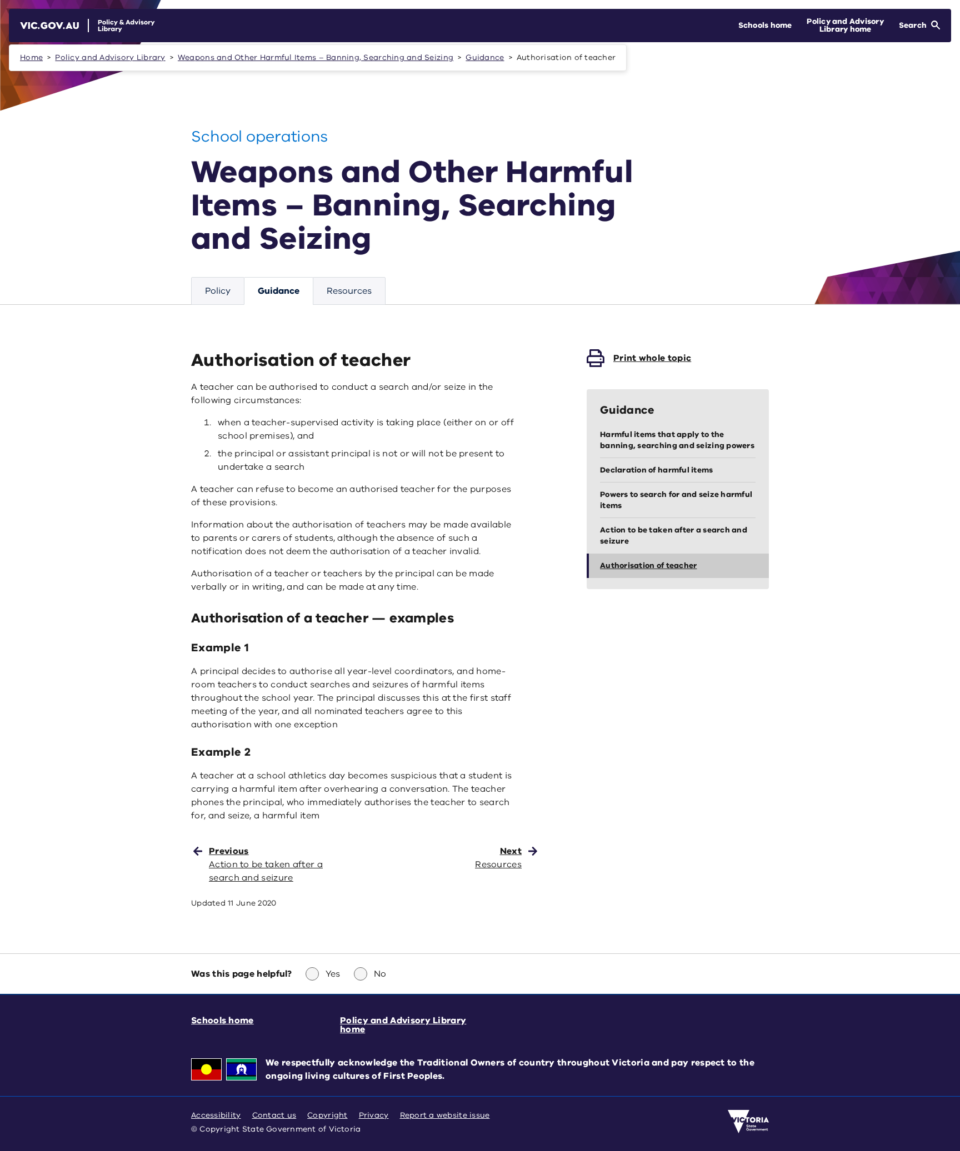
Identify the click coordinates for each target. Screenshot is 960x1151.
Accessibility (216, 1115)
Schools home (222, 1020)
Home (31, 57)
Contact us (274, 1115)
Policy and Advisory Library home (403, 1025)
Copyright (327, 1115)
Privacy (374, 1115)
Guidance (485, 57)
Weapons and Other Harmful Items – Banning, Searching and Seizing (315, 57)
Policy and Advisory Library (110, 57)
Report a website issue (445, 1115)
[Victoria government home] (748, 1121)
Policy (218, 291)
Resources (349, 291)
